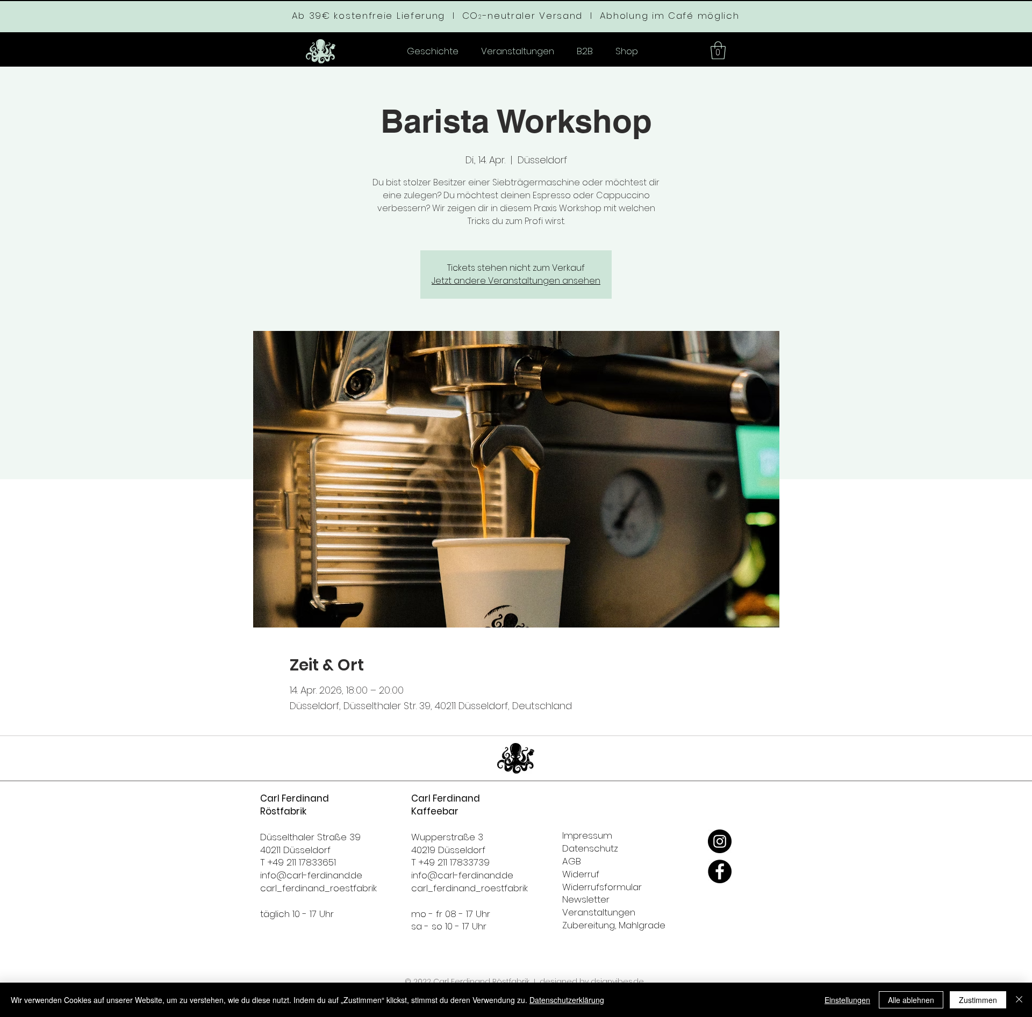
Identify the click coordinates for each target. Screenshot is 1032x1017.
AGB (571, 861)
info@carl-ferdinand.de (311, 875)
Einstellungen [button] (847, 999)
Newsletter (586, 899)
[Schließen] (1019, 999)
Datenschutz (590, 848)
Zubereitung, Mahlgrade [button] (613, 925)
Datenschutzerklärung (566, 999)
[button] (718, 50)
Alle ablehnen (911, 999)
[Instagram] (720, 841)
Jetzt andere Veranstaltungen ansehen (516, 281)
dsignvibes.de (617, 981)
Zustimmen (978, 999)
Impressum (587, 835)
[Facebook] (720, 871)
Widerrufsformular (602, 887)
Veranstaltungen (598, 912)
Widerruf (580, 874)
